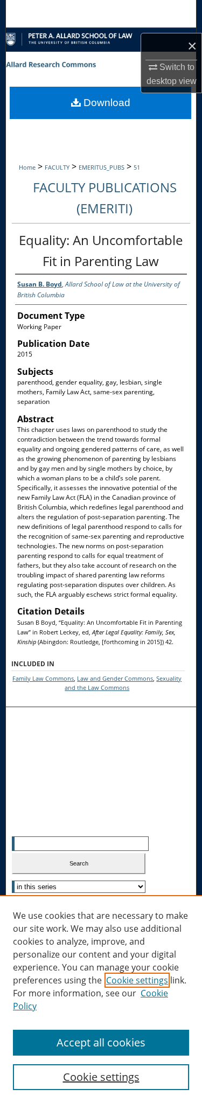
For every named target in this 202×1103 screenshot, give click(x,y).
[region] (101, 999)
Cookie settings (137, 980)
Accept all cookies (101, 1042)
